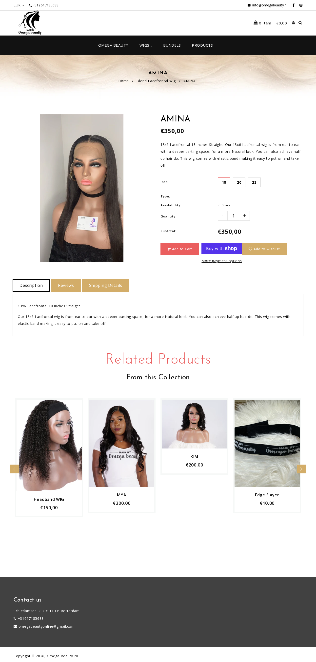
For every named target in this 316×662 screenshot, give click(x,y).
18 (224, 182)
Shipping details (105, 285)
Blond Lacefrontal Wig (156, 80)
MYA (121, 495)
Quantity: (168, 216)
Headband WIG (49, 499)
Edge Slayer (267, 495)
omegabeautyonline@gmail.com (47, 626)
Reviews (66, 285)
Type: (165, 196)
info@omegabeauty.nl (269, 5)
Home (123, 80)
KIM (194, 456)
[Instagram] (300, 5)
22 (254, 182)
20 (239, 182)
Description (31, 285)
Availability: (170, 205)
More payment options (221, 260)
